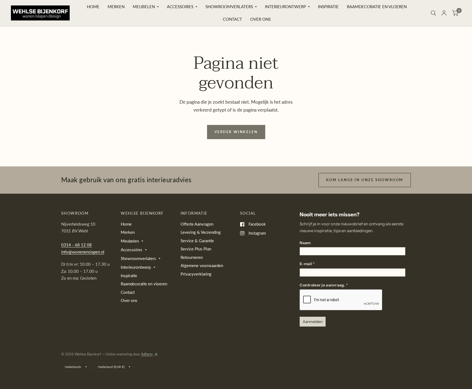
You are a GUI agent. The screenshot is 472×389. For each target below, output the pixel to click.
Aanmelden (313, 321)
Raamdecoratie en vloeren (377, 6)
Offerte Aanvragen (197, 224)
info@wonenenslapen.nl (82, 251)
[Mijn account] (444, 13)
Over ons (260, 19)
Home (93, 6)
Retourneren (192, 257)
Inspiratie (328, 6)
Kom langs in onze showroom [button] (364, 180)
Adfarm (147, 354)
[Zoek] (433, 13)
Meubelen (144, 6)
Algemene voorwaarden (202, 265)
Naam (305, 242)
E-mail (307, 263)
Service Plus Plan (196, 248)
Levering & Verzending (201, 232)
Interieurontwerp (285, 6)
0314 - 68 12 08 (76, 244)
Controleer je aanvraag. (324, 285)
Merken (116, 6)
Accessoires (180, 6)
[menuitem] (93, 7)
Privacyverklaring (196, 273)
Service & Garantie (197, 240)
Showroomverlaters (229, 6)
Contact (232, 19)
